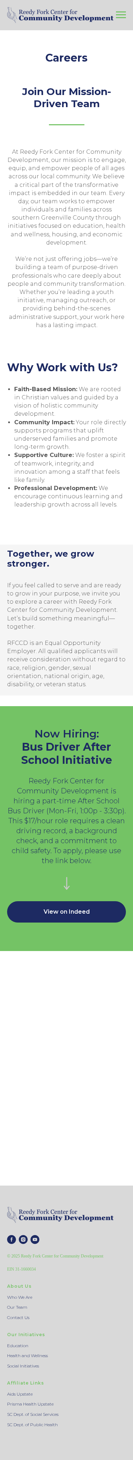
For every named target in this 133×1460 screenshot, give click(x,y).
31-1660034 (25, 1269)
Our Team (17, 1307)
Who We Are (19, 1297)
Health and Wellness (27, 1355)
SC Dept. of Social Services (33, 1414)
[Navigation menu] (121, 15)
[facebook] (11, 1239)
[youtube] (35, 1239)
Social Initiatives (23, 1366)
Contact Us (18, 1317)
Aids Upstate (20, 1394)
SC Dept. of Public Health (32, 1424)
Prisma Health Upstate (30, 1404)
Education (17, 1345)
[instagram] (23, 1239)
